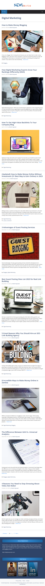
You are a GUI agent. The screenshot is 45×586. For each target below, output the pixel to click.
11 (14, 533)
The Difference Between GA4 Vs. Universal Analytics (19, 433)
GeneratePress (22, 584)
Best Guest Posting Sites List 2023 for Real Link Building (21, 280)
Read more (25, 59)
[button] (42, 12)
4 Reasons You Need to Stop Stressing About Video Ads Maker (20, 484)
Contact (27, 580)
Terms (23, 580)
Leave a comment (7, 220)
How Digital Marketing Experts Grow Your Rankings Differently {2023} (19, 71)
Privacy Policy (18, 580)
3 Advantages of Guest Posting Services (18, 227)
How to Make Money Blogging (14, 25)
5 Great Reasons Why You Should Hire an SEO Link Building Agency (21, 334)
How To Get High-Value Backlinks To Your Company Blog (19, 123)
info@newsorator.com (10, 552)
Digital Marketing (7, 115)
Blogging (5, 63)
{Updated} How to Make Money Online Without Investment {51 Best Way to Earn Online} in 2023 (22, 175)
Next (17, 533)
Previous (4, 533)
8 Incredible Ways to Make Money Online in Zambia (20, 381)
